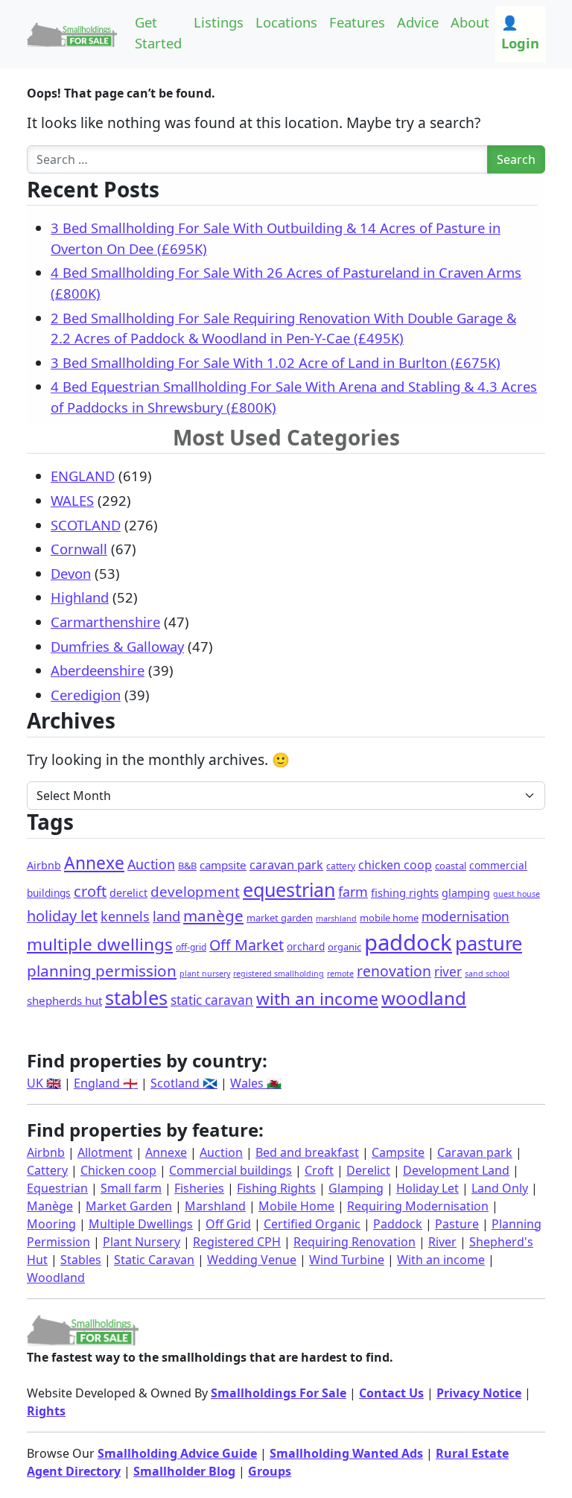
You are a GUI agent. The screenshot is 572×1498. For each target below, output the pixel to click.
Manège (50, 1206)
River (442, 1242)
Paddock (397, 1224)
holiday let (62, 916)
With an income (441, 1259)
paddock (408, 942)
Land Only (499, 1188)
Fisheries (199, 1188)
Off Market (246, 945)
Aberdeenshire (97, 670)
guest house (516, 894)
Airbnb (44, 865)
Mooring (51, 1224)
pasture (488, 943)
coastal (450, 865)
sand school (487, 973)
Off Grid (228, 1224)
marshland (336, 918)
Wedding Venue (251, 1259)
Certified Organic (312, 1224)
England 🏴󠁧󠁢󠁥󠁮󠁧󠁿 (106, 1083)
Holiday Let (427, 1188)
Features (357, 22)
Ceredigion (86, 694)
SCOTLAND (86, 524)
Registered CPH (237, 1242)
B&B (187, 865)
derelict (128, 893)
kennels (125, 916)
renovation (394, 971)
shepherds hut (64, 1000)
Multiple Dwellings (141, 1224)
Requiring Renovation (354, 1242)
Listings (219, 22)
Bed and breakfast (307, 1152)
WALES (72, 500)
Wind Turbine (346, 1259)
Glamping (356, 1188)
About (470, 22)
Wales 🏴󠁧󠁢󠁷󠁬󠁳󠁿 (256, 1083)
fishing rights (405, 892)
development (195, 891)
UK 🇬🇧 (44, 1083)
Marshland (215, 1206)
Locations (286, 22)
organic (344, 946)
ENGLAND (83, 475)
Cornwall (79, 548)
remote (340, 973)
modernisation (465, 916)
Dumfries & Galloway (117, 646)
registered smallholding (278, 973)
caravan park (286, 865)
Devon (71, 573)
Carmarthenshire (105, 621)
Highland (80, 597)
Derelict (368, 1170)
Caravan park (474, 1152)
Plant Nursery (141, 1242)
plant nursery (204, 973)
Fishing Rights (276, 1188)
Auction (151, 864)
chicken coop (395, 865)
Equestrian (57, 1188)
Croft (319, 1170)
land (166, 916)
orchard (306, 946)
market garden (280, 917)
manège (213, 915)
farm (353, 892)
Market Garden (129, 1206)
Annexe (94, 863)
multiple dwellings (100, 944)
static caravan (212, 1000)
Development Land (456, 1170)
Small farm (131, 1188)
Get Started (158, 32)
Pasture (457, 1224)
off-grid (191, 947)
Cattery (47, 1170)
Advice (418, 22)
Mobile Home (296, 1206)
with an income (317, 998)
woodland (423, 998)
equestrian (289, 889)
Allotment (105, 1152)
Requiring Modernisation (418, 1206)
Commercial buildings (230, 1170)
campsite (223, 864)
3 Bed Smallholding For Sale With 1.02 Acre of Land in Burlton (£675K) (275, 362)
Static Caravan (154, 1259)
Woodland (56, 1277)
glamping (466, 893)
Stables (80, 1259)
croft (90, 891)
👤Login (520, 32)
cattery (340, 866)
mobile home (389, 917)
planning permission (102, 970)
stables (136, 997)
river (448, 971)
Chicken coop (118, 1170)
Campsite (398, 1152)
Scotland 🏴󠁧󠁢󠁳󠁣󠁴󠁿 (183, 1083)
